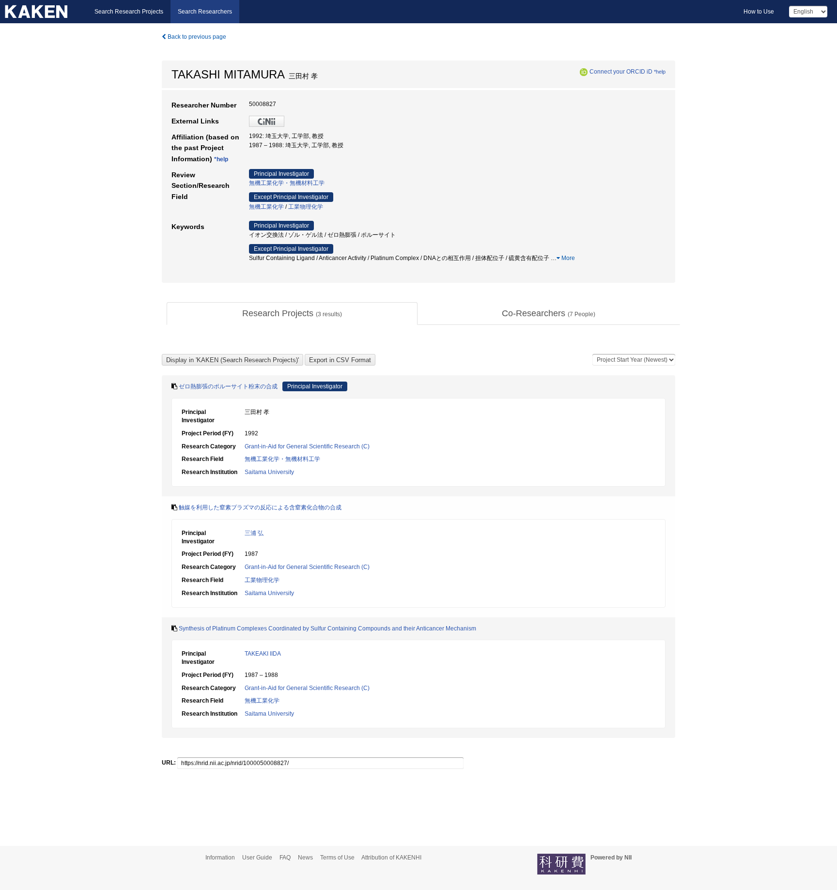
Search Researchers (205, 11)
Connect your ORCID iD (620, 71)
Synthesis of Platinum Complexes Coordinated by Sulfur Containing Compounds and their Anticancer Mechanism (327, 628)
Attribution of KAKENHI (391, 857)
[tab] (292, 313)
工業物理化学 (305, 206)
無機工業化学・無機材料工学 (287, 183)
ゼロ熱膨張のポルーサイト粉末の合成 (228, 386)
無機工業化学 (266, 206)
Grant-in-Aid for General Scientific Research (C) (307, 446)
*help (660, 72)
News (305, 857)
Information (220, 857)
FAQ (285, 857)
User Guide (257, 857)
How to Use (759, 11)
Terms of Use (337, 857)
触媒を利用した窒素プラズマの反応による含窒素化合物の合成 (260, 507)
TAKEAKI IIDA (263, 653)
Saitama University (269, 472)
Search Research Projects (128, 11)
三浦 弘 (254, 533)
